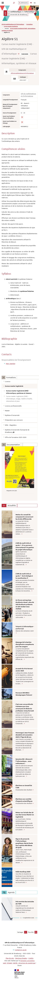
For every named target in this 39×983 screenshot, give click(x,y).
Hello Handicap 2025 (23, 872)
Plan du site (10, 958)
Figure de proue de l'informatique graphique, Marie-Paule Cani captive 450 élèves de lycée (24, 843)
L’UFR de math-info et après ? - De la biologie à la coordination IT (24, 576)
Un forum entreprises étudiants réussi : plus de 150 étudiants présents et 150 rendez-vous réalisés (25, 604)
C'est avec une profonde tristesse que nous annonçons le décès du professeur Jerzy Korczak (25, 707)
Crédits (30, 958)
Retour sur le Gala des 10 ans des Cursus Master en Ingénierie (25, 815)
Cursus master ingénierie (11, 26)
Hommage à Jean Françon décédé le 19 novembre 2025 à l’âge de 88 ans (25, 735)
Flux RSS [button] (31, 932)
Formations (29, 24)
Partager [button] (20, 932)
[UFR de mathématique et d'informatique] (5, 13)
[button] (14, 3)
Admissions (24, 3)
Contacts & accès (20, 950)
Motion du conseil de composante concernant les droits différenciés (24, 517)
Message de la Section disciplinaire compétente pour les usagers (25, 644)
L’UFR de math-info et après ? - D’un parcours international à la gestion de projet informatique (25, 546)
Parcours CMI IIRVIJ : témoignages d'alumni (24, 694)
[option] (19, 524)
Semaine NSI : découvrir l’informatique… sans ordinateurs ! (24, 761)
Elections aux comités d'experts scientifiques (24, 800)
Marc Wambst (10, 364)
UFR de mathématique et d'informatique (13, 24)
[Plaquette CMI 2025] (19, 467)
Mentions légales (21, 958)
